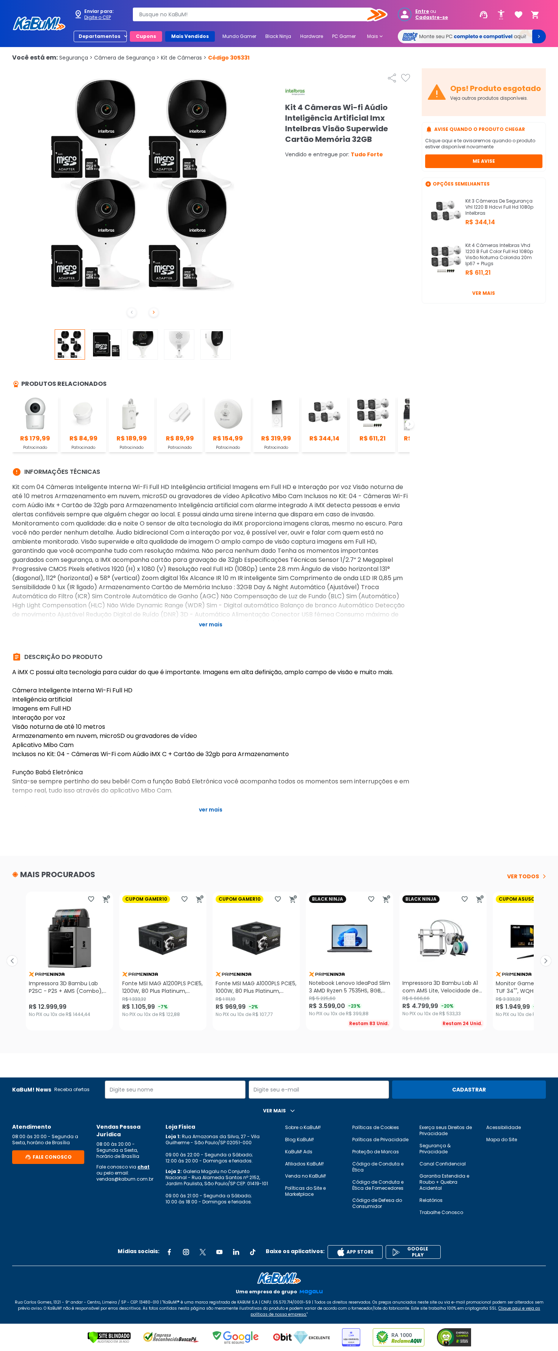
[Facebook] (169, 1252)
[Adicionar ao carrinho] (106, 899)
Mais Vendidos (190, 36)
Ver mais (483, 293)
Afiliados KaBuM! (304, 1164)
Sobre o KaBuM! (303, 1127)
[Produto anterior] (12, 961)
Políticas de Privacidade (380, 1139)
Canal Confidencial (442, 1164)
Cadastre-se (431, 17)
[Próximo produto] (546, 961)
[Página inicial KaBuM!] (39, 23)
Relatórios (431, 1200)
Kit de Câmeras (183, 57)
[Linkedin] (236, 1252)
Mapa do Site (501, 1139)
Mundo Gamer (239, 36)
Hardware (311, 36)
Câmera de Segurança (126, 57)
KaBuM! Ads (298, 1151)
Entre (422, 11)
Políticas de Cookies (375, 1127)
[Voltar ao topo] (279, 1278)
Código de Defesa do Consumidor (377, 1203)
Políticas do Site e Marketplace (305, 1191)
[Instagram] (186, 1252)
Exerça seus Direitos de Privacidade (445, 1130)
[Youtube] (219, 1252)
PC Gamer (344, 36)
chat (143, 1167)
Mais (375, 36)
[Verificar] (109, 1337)
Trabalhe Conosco (441, 1212)
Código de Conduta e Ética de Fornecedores (378, 1185)
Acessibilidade (503, 1127)
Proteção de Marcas (375, 1151)
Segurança (76, 57)
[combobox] (255, 14)
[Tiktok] (253, 1252)
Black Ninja (278, 36)
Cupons (146, 36)
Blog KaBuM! (299, 1139)
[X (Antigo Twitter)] (203, 1252)
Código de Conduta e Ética (378, 1167)
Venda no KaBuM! (305, 1176)
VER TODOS (523, 876)
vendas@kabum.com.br (124, 1179)
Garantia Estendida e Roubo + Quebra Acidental (444, 1182)
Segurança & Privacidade (435, 1148)
